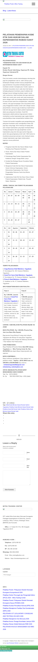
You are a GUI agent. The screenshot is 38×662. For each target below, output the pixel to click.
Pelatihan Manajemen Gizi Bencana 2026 (16, 619)
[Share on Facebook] (5, 415)
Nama (28, 453)
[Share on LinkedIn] (5, 423)
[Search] (28, 4)
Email (28, 459)
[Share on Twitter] (5, 418)
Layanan (5, 571)
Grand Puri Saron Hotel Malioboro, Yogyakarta (18, 275)
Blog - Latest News (9, 11)
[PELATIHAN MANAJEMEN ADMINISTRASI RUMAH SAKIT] (16, 25)
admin (30, 47)
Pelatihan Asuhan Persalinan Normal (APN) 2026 (18, 605)
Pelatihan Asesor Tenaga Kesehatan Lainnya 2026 (19, 621)
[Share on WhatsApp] (5, 420)
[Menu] (32, 4)
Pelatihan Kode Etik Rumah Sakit (11, 409)
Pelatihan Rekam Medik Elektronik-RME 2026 (17, 624)
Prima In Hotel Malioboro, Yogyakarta (15, 279)
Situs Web (28, 466)
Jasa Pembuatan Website (12, 643)
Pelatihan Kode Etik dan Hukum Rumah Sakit (21, 407)
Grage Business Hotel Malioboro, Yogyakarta (17, 269)
